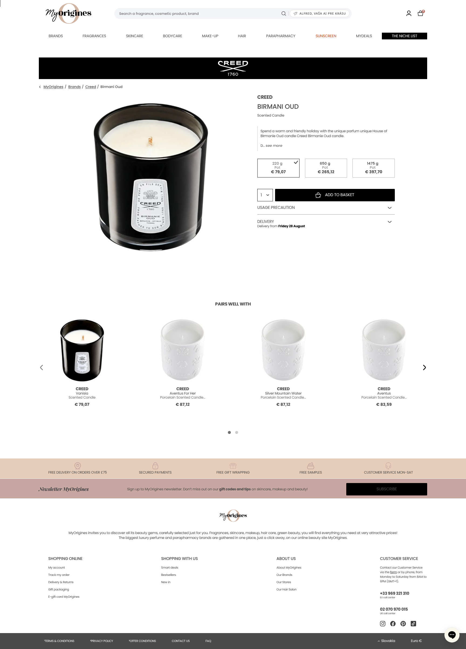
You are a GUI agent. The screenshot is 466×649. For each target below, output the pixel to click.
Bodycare (172, 36)
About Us (286, 559)
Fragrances (94, 36)
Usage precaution (276, 207)
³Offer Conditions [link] (142, 641)
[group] (151, 176)
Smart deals (169, 567)
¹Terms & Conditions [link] (59, 641)
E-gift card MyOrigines (63, 596)
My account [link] (56, 567)
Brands (56, 36)
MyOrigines (53, 87)
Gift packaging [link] (58, 589)
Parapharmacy (280, 36)
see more (274, 145)
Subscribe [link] (386, 489)
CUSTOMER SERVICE (399, 559)
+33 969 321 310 (394, 593)
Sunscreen (326, 36)
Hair (242, 36)
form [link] (393, 572)
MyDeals (364, 36)
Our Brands (284, 575)
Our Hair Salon (286, 589)
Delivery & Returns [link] (60, 582)
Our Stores (283, 582)
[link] (409, 14)
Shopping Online (65, 559)
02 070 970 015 (394, 609)
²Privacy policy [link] (101, 641)
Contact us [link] (181, 641)
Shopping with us (179, 559)
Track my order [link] (59, 575)
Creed (90, 87)
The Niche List (404, 36)
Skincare (134, 36)
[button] (41, 367)
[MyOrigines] (68, 13)
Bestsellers (168, 575)
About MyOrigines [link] (288, 567)
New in (165, 582)
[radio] (278, 168)
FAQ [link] (208, 641)
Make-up (210, 36)
